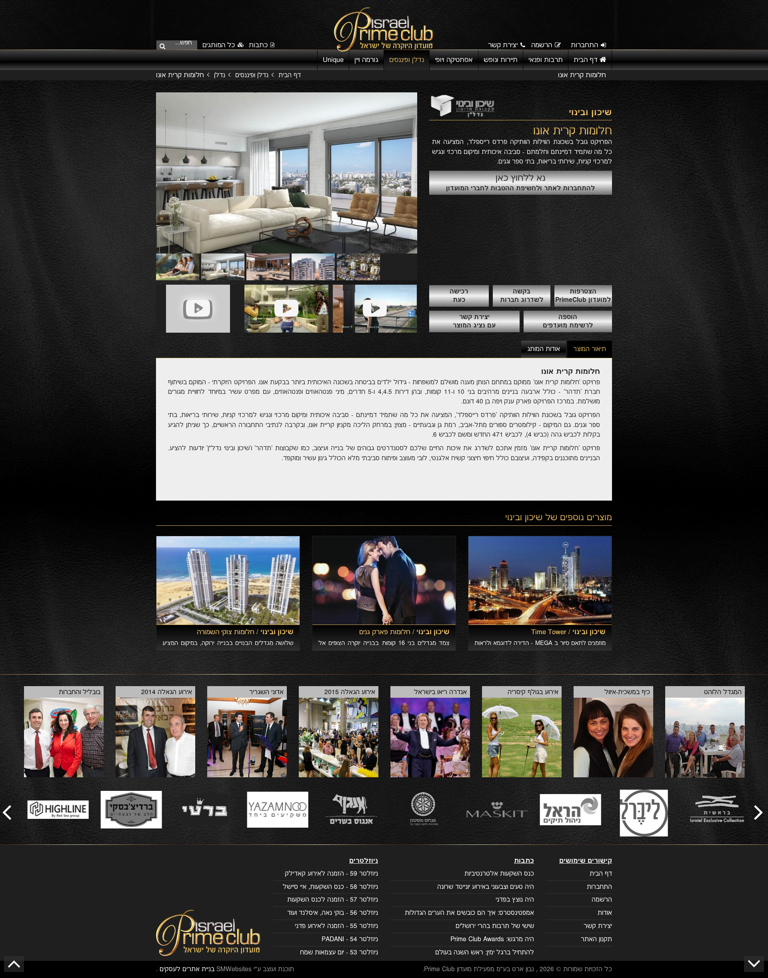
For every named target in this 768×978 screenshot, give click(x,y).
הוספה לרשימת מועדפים (568, 321)
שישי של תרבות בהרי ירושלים (495, 926)
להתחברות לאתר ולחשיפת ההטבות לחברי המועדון (520, 182)
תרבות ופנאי (545, 60)
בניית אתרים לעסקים (187, 969)
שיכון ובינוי (523, 517)
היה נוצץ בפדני (515, 900)
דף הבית (587, 60)
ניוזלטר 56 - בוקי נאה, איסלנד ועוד (332, 913)
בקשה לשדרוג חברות (521, 296)
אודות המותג (543, 349)
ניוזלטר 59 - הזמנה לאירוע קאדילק (331, 874)
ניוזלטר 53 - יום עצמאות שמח (339, 952)
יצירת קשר (503, 45)
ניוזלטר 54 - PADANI (350, 939)
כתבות (258, 45)
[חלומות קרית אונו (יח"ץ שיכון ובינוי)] (198, 309)
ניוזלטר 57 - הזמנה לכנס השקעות (332, 900)
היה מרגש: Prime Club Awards (492, 939)
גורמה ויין (366, 60)
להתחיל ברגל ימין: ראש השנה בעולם (484, 952)
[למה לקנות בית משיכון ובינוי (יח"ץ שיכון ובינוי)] (286, 309)
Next (429, 173)
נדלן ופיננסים (406, 60)
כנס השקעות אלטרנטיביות (499, 874)
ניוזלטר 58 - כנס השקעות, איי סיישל (330, 887)
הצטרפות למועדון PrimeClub (583, 296)
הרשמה (541, 45)
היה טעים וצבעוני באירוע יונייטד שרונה (485, 887)
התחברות (584, 45)
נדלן (219, 75)
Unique (333, 60)
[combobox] (179, 44)
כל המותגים (219, 45)
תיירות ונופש (501, 60)
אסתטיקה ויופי (454, 60)
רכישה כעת (459, 296)
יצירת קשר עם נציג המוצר (474, 321)
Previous (144, 173)
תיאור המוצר (589, 349)
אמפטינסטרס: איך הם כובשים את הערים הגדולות (469, 913)
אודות (605, 913)
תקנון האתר (596, 939)
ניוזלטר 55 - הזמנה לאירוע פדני (336, 926)
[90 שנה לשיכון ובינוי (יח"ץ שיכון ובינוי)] (375, 309)
